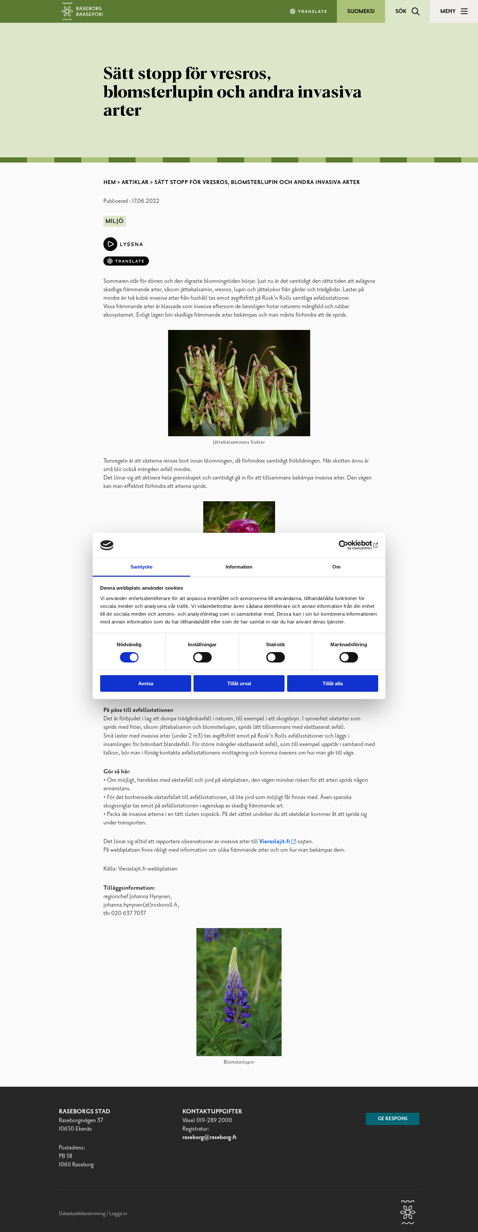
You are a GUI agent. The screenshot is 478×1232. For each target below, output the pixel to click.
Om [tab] (336, 567)
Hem (109, 182)
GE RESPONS (392, 1119)
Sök (400, 11)
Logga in (118, 1214)
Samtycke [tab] (141, 567)
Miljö (114, 221)
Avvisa (145, 683)
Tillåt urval (239, 683)
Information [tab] (239, 567)
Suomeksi (361, 11)
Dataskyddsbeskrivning (83, 1214)
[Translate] (309, 11)
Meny (448, 11)
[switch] (202, 657)
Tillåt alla (333, 683)
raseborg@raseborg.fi (209, 1137)
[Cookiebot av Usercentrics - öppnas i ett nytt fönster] (349, 545)
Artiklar (135, 182)
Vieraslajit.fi (274, 841)
